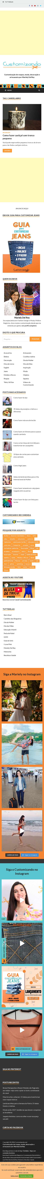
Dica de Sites (27, 364)
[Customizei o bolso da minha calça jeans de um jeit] (22, 943)
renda (32, 561)
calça (5, 539)
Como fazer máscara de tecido (24, 420)
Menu (9, 90)
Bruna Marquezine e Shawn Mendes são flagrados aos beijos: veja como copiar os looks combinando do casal (21, 1090)
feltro (24, 551)
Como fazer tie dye (20, 398)
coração (25, 545)
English (6, 368)
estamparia (15, 551)
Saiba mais (14, 1176)
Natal (32, 558)
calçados (12, 539)
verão (25, 567)
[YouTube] (35, 6)
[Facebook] (29, 6)
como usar (7, 545)
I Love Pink (8, 644)
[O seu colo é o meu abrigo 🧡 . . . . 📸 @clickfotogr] (22, 744)
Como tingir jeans (19, 466)
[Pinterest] (32, 6)
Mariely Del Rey (9, 648)
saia (37, 561)
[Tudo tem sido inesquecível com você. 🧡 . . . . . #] (22, 830)
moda (13, 558)
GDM (6, 637)
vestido (31, 567)
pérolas (24, 561)
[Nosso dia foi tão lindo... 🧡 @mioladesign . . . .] (22, 700)
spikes (12, 564)
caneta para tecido (19, 542)
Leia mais (7, 150)
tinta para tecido (9, 567)
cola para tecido (33, 542)
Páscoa (17, 561)
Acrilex (6, 536)
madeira (6, 558)
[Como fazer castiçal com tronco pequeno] (22, 118)
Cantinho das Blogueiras (12, 619)
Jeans (6, 371)
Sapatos (26, 379)
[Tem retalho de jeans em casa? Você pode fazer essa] (22, 900)
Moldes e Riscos (10, 375)
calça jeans (21, 539)
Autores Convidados (18, 536)
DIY (37, 548)
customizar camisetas (11, 548)
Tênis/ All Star (9, 382)
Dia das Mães (9, 626)
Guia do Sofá (8, 641)
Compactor (16, 545)
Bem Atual (7, 615)
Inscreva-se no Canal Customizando (17, 600)
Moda (25, 371)
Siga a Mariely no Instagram (22, 674)
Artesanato (27, 353)
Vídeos (6, 570)
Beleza (6, 357)
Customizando (28, 1155)
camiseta (30, 539)
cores (32, 545)
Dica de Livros (9, 364)
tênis (19, 567)
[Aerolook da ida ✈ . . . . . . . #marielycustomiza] (22, 787)
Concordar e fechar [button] (26, 1176)
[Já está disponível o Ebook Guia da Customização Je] (22, 986)
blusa (28, 536)
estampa (7, 551)
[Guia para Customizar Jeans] (21, 272)
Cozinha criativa (29, 357)
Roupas (6, 379)
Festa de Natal (9, 633)
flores (30, 551)
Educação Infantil (10, 630)
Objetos (26, 375)
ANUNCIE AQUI (22, 208)
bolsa (34, 536)
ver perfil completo (29, 326)
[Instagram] (38, 6)
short (5, 564)
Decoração (6, 132)
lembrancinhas (32, 554)
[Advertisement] (22, 33)
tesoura (28, 564)
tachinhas (19, 564)
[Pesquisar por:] (22, 339)
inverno (15, 554)
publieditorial (8, 561)
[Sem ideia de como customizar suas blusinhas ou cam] (22, 1030)
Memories (7, 652)
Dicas (32, 548)
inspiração (7, 554)
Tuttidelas (9, 2)
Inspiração (27, 368)
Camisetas (7, 542)
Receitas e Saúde (10, 655)
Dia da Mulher (28, 360)
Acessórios (8, 353)
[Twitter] (40, 6)
